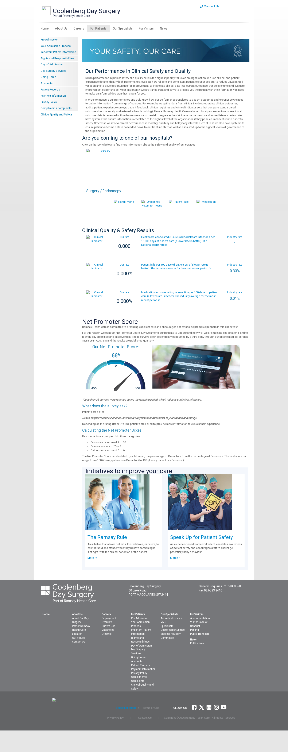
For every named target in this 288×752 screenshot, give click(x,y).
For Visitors (146, 28)
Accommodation (200, 618)
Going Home (48, 76)
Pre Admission (49, 39)
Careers (79, 28)
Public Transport (199, 633)
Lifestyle (107, 633)
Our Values (78, 637)
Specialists (167, 626)
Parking (194, 629)
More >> (92, 557)
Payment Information (53, 95)
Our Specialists (123, 28)
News (163, 28)
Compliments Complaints (56, 108)
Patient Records (50, 89)
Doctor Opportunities (173, 629)
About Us (61, 28)
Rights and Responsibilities (57, 58)
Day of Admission (52, 64)
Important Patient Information (58, 52)
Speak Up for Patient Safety (201, 537)
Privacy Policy (49, 102)
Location (77, 633)
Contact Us (211, 6)
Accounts (46, 83)
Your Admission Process (56, 45)
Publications (197, 643)
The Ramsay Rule (107, 537)
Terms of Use (151, 707)
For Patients (98, 28)
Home (45, 28)
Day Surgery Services (53, 70)
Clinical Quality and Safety (56, 114)
